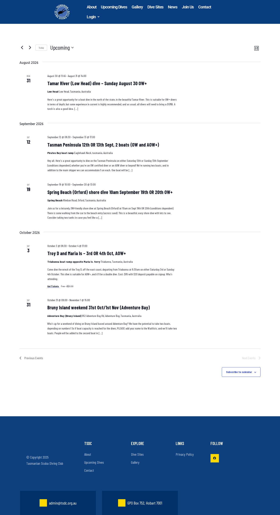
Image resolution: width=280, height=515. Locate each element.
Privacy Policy (185, 454)
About (92, 7)
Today (41, 47)
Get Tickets (53, 286)
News (172, 7)
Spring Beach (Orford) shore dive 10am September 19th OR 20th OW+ (110, 192)
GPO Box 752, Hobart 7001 (144, 502)
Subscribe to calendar (239, 372)
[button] (92, 17)
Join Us (188, 7)
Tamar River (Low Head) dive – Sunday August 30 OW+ (97, 83)
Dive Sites (155, 7)
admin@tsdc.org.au (62, 502)
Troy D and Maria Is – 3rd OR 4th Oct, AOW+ (86, 253)
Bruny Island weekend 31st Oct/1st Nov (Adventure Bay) (98, 307)
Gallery (137, 7)
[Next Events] (29, 47)
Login (91, 16)
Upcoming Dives (114, 7)
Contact (204, 7)
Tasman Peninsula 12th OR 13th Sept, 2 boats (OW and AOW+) (103, 145)
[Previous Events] (21, 47)
